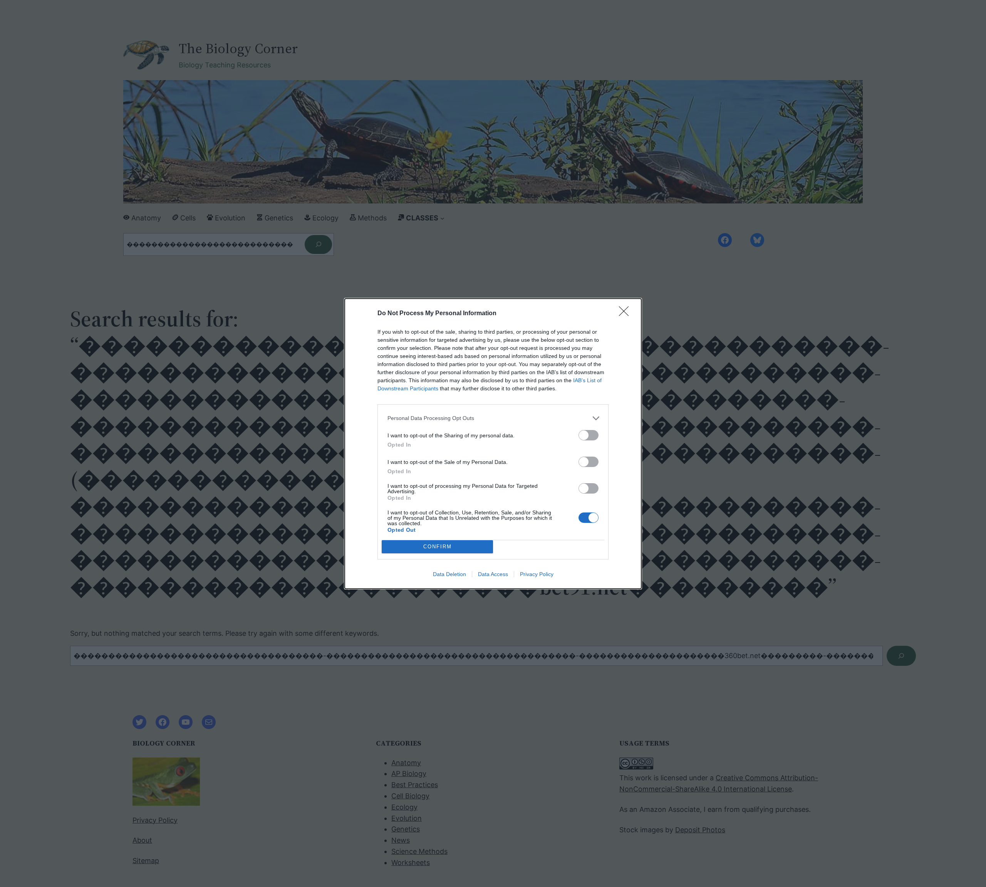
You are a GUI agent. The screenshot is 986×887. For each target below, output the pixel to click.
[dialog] (493, 444)
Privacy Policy (536, 574)
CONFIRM (437, 546)
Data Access (493, 574)
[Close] (626, 313)
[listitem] (493, 418)
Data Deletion (449, 574)
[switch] (589, 435)
